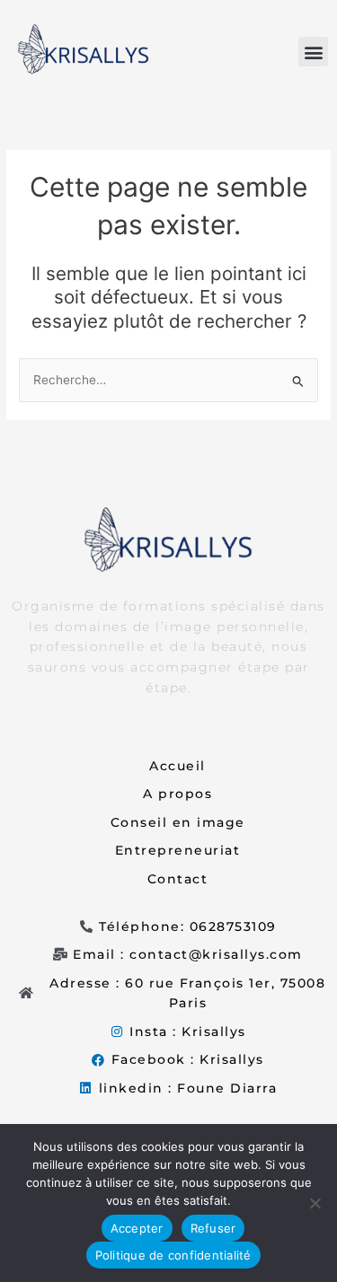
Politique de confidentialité (173, 1255)
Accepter (137, 1228)
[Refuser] (315, 1203)
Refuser (213, 1228)
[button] (313, 51)
